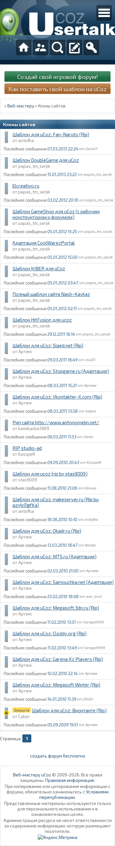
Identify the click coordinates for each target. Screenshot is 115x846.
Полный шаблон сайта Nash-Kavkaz (51, 294)
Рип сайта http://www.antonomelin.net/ (55, 422)
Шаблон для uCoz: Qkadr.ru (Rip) (46, 531)
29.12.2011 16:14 (61, 334)
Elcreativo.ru (25, 186)
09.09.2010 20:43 (63, 462)
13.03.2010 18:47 (62, 545)
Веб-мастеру (20, 105)
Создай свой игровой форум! (57, 76)
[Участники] (40, 47)
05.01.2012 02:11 (62, 308)
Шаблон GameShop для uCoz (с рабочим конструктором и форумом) (56, 214)
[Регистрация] (74, 47)
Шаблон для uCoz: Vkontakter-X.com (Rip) (57, 397)
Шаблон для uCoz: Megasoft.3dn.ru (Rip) (55, 608)
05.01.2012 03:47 (62, 282)
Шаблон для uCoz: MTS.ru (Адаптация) (54, 556)
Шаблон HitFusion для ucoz (42, 320)
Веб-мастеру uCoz (32, 774)
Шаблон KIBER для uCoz (38, 268)
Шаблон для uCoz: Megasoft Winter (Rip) (56, 685)
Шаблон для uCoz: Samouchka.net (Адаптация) (63, 582)
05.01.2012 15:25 (62, 231)
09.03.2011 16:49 (62, 359)
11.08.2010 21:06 (62, 488)
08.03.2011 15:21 (62, 385)
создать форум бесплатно (57, 755)
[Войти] (91, 47)
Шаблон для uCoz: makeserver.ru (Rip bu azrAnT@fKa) (55, 502)
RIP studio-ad (27, 448)
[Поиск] (57, 47)
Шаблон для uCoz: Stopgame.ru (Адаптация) (60, 371)
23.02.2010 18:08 (63, 596)
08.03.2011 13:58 (62, 411)
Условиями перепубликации (74, 794)
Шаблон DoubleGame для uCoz (45, 160)
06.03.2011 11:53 (61, 436)
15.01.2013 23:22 (62, 174)
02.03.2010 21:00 (63, 570)
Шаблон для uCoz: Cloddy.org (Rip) (49, 633)
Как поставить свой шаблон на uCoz (57, 88)
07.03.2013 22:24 (62, 148)
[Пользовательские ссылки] (104, 13)
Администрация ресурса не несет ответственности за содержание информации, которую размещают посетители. (58, 825)
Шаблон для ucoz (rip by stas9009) (50, 474)
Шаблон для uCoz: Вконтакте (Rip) (69, 710)
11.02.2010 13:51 (61, 622)
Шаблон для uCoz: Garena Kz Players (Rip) (57, 659)
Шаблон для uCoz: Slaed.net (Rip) (47, 345)
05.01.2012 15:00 (62, 257)
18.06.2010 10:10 (62, 519)
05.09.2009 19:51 (62, 724)
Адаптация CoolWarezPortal (43, 243)
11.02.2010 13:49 (62, 647)
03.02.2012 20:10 (62, 200)
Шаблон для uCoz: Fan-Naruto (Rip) (50, 134)
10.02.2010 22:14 (62, 673)
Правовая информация (69, 780)
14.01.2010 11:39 (61, 699)
